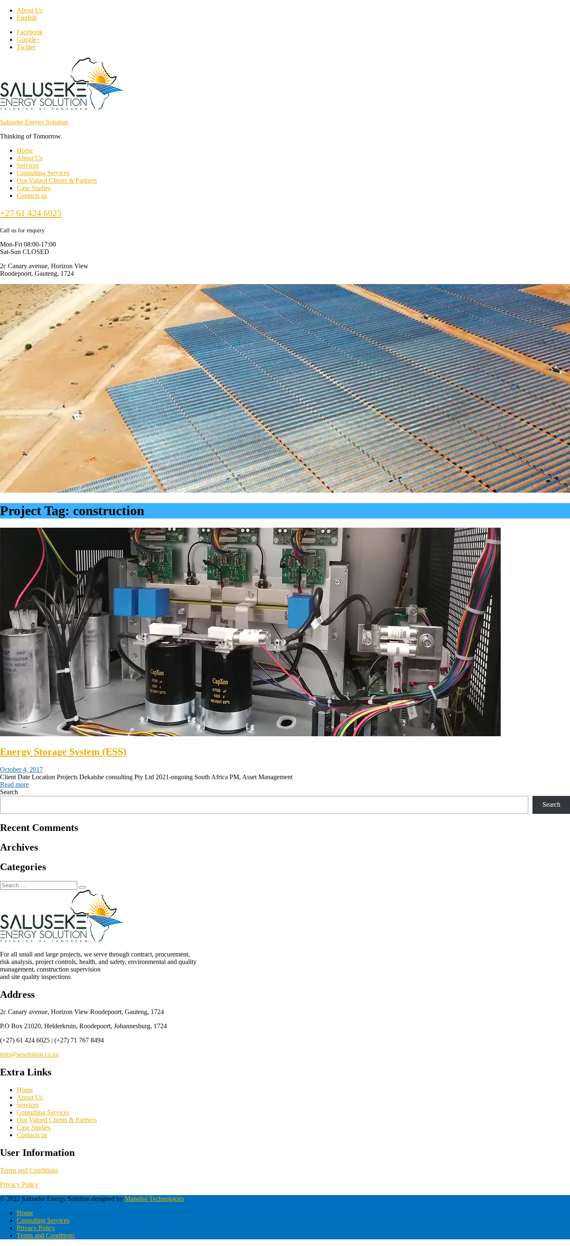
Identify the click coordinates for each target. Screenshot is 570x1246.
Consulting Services (43, 172)
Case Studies (33, 187)
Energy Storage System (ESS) (63, 751)
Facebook (30, 31)
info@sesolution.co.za (29, 1054)
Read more (14, 784)
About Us (30, 10)
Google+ (28, 39)
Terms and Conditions (29, 1170)
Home (25, 150)
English (27, 17)
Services (28, 165)
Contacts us (32, 195)
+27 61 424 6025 (31, 213)
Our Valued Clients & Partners (57, 180)
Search (9, 791)
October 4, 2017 (21, 769)
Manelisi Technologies (154, 1198)
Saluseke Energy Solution (34, 122)
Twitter (26, 46)
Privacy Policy (19, 1184)
